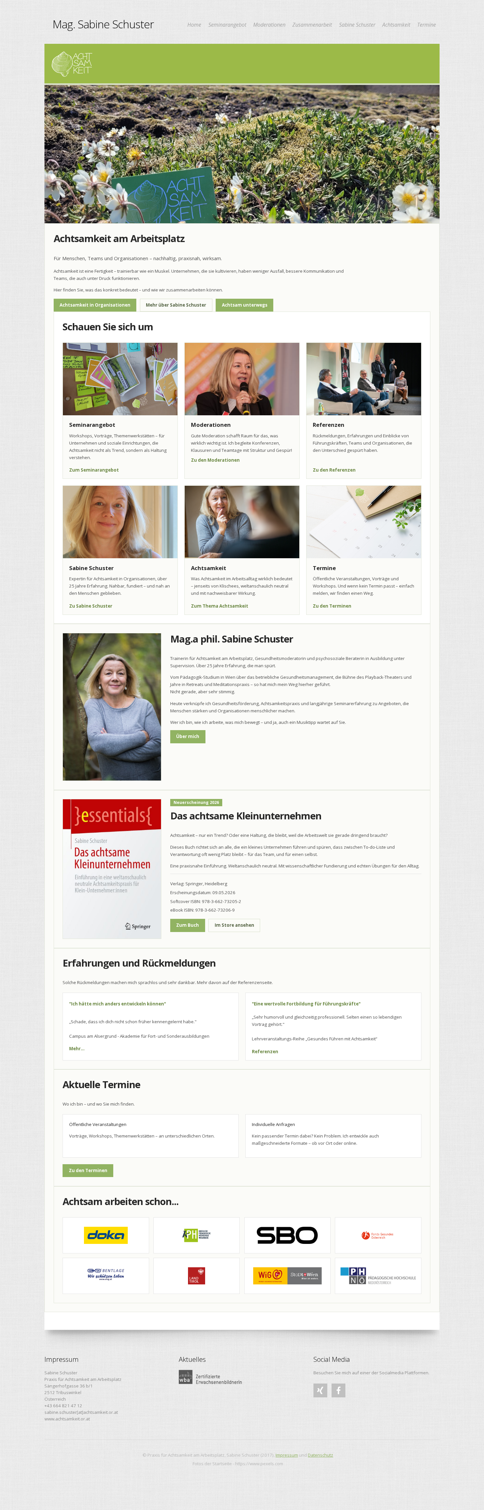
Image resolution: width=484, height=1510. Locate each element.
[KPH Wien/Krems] (196, 1235)
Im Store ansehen (234, 925)
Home (194, 25)
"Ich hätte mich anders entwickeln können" (117, 1004)
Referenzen (265, 1052)
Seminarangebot (227, 25)
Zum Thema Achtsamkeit (219, 606)
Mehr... (77, 1049)
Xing (317, 1396)
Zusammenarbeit (312, 25)
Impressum (287, 1455)
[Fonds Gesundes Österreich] (378, 1235)
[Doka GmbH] (106, 1235)
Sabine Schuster (357, 25)
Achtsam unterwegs (244, 305)
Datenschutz (320, 1455)
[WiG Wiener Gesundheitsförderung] (287, 1276)
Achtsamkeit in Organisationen (95, 305)
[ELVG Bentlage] (106, 1276)
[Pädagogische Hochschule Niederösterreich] (378, 1276)
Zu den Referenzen (334, 470)
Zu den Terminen (332, 606)
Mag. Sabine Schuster (103, 24)
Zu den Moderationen (215, 460)
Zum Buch (187, 925)
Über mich (187, 736)
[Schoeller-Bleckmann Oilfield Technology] (287, 1235)
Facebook (338, 1396)
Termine (426, 25)
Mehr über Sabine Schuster (176, 305)
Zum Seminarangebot (94, 470)
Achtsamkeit (396, 25)
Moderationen (269, 25)
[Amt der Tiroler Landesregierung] (196, 1276)
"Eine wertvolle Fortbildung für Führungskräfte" (306, 1004)
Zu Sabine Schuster (90, 606)
